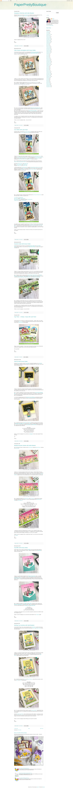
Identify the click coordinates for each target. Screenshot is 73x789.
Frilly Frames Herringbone (35, 52)
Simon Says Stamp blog (27, 131)
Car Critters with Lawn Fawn (21, 129)
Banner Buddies (29, 679)
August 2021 (48, 65)
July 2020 (47, 78)
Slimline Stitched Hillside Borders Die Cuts (20, 161)
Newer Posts (16, 728)
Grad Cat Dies (28, 424)
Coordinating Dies (20, 197)
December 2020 (48, 73)
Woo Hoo (29, 422)
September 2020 (48, 76)
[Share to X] (26, 45)
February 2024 (48, 36)
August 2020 (48, 77)
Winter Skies (16, 198)
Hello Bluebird (30, 447)
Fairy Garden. (17, 448)
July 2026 (47, 32)
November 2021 (48, 62)
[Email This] (24, 45)
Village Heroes (16, 200)
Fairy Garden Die (20, 500)
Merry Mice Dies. (32, 605)
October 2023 (48, 40)
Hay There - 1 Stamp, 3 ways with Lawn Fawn (25, 316)
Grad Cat (25, 422)
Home (29, 728)
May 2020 (47, 80)
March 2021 (48, 70)
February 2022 (48, 59)
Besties (25, 679)
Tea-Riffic (25, 603)
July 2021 (47, 66)
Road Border (22, 169)
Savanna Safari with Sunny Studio (22, 244)
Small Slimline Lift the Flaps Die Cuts (22, 157)
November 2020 (48, 74)
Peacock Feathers (19, 164)
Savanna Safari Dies (18, 84)
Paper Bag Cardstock (24, 167)
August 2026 (48, 31)
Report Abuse (48, 27)
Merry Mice (39, 550)
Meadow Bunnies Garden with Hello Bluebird (25, 445)
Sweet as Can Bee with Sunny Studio (20, 732)
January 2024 (48, 37)
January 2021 (48, 72)
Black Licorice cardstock (32, 169)
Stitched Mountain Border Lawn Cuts (36, 167)
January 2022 (48, 60)
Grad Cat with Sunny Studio (21, 361)
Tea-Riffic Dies (26, 605)
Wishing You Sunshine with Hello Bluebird (24, 625)
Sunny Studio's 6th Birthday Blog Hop (24, 768)
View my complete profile (49, 25)
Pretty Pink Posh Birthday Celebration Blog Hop (25, 773)
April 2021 (47, 69)
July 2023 (47, 43)
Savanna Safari (29, 82)
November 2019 (48, 86)
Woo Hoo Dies (34, 424)
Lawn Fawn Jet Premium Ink (37, 194)
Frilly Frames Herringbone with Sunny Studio (25, 50)
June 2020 (47, 79)
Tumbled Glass (25, 164)
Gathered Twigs (25, 165)
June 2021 (47, 67)
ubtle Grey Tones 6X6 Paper (30, 397)
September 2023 (48, 41)
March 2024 (48, 35)
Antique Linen (19, 165)
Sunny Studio (27, 363)
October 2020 (48, 75)
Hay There (20, 321)
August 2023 (48, 42)
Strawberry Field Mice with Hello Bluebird (24, 13)
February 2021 (48, 71)
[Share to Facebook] (27, 45)
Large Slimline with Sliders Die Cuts (35, 156)
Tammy (18, 363)
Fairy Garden (32, 498)
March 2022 (48, 58)
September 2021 (48, 64)
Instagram (16, 535)
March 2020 (48, 82)
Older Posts (41, 728)
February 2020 (48, 83)
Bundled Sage (26, 163)
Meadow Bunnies (38, 447)
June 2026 (47, 33)
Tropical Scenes (35, 82)
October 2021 (48, 63)
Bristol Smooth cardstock (39, 157)
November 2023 (48, 39)
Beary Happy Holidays (17, 199)
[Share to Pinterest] (28, 45)
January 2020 (48, 84)
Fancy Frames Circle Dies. (33, 110)
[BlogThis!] (25, 45)
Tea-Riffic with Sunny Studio (21, 547)
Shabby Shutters (20, 163)
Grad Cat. (40, 363)
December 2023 (48, 38)
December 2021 (48, 61)
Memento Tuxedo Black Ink (19, 423)
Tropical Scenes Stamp (31, 246)
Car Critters (22, 132)
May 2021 (47, 68)
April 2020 (47, 81)
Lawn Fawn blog (20, 322)
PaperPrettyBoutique (30, 5)
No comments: (21, 125)
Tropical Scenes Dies (26, 84)
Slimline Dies (27, 132)
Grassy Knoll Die (33, 710)
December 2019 (48, 85)
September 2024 (48, 34)
